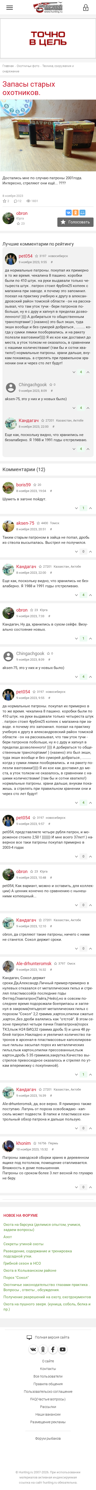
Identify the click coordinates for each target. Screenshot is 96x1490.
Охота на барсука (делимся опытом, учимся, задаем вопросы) (42, 1227)
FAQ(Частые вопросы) (48, 1399)
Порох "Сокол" (16, 1277)
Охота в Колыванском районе (29, 1270)
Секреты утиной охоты (23, 1244)
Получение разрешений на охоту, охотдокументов (47, 1297)
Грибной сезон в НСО (22, 1263)
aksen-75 (25, 523)
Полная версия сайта (51, 1337)
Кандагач (29, 420)
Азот (7, 1237)
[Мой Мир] (82, 213)
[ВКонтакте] (69, 213)
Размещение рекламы (48, 1422)
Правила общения (48, 1384)
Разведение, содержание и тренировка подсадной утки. (37, 1253)
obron (22, 213)
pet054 (25, 256)
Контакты (48, 1369)
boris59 (23, 484)
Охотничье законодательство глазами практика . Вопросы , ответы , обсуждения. (46, 1287)
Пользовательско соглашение (48, 1392)
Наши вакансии (48, 1414)
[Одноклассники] (76, 213)
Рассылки (48, 1407)
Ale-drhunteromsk (33, 963)
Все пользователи (48, 1376)
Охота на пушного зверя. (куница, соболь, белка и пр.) (47, 1307)
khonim (23, 1143)
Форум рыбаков (48, 1438)
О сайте (48, 1361)
